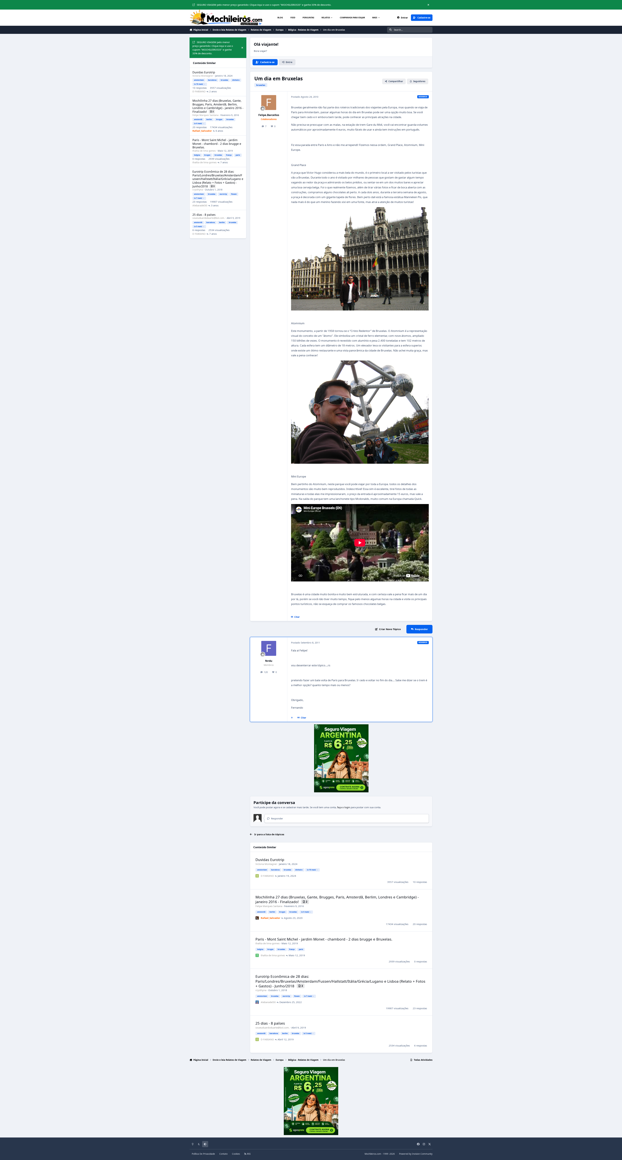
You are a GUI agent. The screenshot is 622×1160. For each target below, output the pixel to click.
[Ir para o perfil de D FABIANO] (257, 876)
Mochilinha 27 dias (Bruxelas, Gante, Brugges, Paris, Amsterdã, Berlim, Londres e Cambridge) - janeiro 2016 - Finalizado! (337, 899)
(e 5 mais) (308, 1033)
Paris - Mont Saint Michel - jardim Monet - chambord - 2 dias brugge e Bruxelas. (323, 939)
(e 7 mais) (308, 996)
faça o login (343, 807)
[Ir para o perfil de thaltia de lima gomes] (257, 955)
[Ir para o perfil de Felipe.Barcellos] (268, 102)
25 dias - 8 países (270, 1023)
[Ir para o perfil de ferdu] (268, 648)
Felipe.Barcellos (268, 115)
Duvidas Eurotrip (269, 859)
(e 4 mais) (305, 912)
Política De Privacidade (203, 1153)
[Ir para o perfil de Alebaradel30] (257, 1002)
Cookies (236, 1153)
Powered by (415, 1153)
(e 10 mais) (311, 870)
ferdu (268, 661)
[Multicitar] (292, 717)
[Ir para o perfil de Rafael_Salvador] (257, 918)
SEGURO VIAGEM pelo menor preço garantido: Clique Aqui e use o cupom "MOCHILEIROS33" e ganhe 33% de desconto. (264, 4)
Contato (223, 1153)
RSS (248, 1153)
